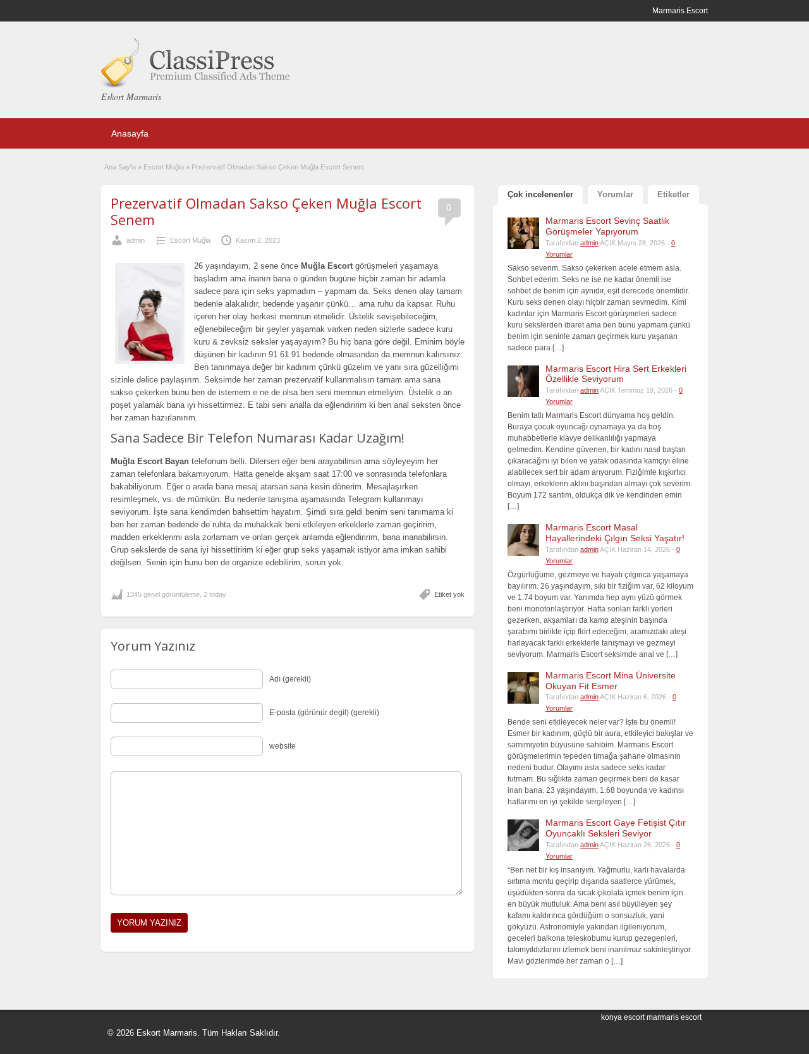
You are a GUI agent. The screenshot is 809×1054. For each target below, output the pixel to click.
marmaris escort (674, 1017)
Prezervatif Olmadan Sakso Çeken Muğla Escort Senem (266, 211)
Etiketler (673, 194)
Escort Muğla (163, 167)
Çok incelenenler (540, 194)
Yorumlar (615, 194)
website (282, 746)
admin (135, 240)
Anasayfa (130, 133)
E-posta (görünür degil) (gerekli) (324, 712)
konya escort (623, 1017)
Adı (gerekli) (290, 679)
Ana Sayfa (120, 167)
